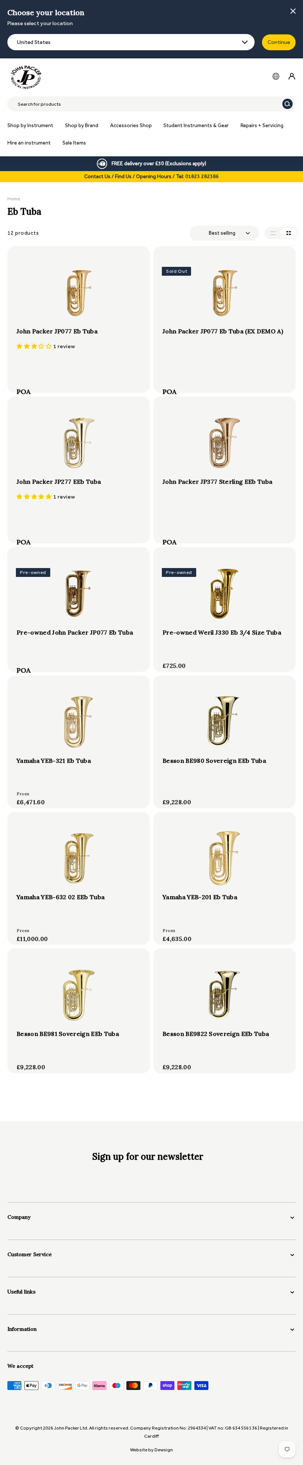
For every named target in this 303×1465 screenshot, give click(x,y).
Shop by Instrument (30, 125)
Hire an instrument (29, 143)
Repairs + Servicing (262, 125)
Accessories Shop (131, 125)
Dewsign (163, 1449)
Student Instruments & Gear (196, 125)
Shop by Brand (81, 125)
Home (13, 198)
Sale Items (74, 143)
